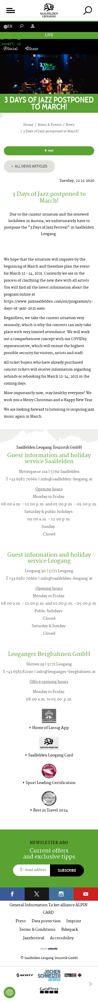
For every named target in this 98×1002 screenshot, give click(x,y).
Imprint (73, 921)
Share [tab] (33, 49)
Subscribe (67, 870)
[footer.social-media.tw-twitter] (37, 894)
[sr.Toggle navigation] (10, 10)
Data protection (46, 921)
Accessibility (62, 938)
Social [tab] (12, 49)
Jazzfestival (33, 938)
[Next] (90, 984)
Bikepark (69, 930)
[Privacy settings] (9, 992)
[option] (49, 984)
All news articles (30, 166)
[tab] (87, 10)
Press (21, 921)
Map (51, 151)
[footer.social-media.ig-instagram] (61, 894)
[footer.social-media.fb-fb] (12, 894)
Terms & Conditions (37, 930)
